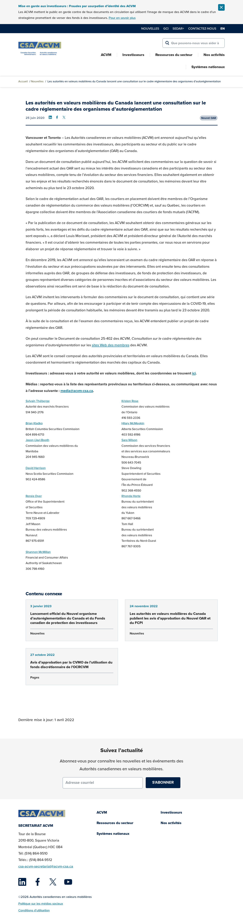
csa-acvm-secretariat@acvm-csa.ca (45, 866)
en (222, 28)
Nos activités (214, 54)
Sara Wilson (129, 440)
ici (194, 373)
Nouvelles (150, 28)
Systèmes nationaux (208, 67)
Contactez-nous (202, 28)
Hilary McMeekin (133, 423)
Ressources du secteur (173, 54)
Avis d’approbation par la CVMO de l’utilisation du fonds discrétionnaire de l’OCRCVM (71, 665)
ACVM (106, 54)
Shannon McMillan (38, 552)
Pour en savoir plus (122, 18)
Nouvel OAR (208, 118)
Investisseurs (133, 54)
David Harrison (36, 468)
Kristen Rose (130, 401)
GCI (165, 28)
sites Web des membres (110, 345)
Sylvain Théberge (38, 401)
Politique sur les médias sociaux (40, 903)
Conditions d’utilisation (34, 910)
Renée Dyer (34, 496)
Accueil (23, 81)
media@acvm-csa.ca (76, 390)
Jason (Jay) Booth (37, 440)
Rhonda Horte (131, 496)
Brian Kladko (34, 423)
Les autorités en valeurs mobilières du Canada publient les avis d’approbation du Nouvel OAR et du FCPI (170, 618)
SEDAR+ (178, 28)
